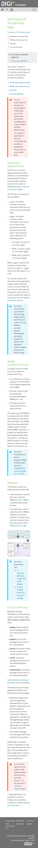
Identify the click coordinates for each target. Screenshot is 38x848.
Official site (20, 821)
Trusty (20, 399)
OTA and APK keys (16, 47)
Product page (10, 821)
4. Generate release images (20, 786)
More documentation (10, 826)
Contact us (30, 821)
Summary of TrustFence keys (18, 32)
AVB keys (13, 44)
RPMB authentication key (18, 40)
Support (29, 824)
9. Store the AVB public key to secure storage (21, 592)
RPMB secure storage (18, 525)
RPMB (25, 369)
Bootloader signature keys (19, 36)
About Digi (20, 824)
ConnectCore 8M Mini (19, 61)
